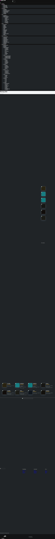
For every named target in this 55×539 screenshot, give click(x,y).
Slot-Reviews (5, 37)
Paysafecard (6, 51)
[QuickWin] (43, 213)
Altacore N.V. (7, 70)
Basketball (4, 26)
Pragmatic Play (7, 83)
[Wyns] (17, 394)
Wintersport (5, 35)
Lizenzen (4, 64)
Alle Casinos (5, 5)
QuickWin (8, 390)
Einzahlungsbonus (5, 11)
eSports (4, 25)
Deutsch (6, 59)
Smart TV (6, 77)
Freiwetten (4, 13)
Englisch (6, 60)
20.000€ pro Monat (7, 58)
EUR (6, 78)
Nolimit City (7, 85)
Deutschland (7, 66)
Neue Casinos (5, 6)
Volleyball (4, 31)
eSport (46, 472)
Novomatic (35, 471)
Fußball (46, 471)
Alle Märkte (5, 24)
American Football (6, 33)
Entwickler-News (5, 39)
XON (34, 390)
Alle (45, 470)
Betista (47, 383)
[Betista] (43, 207)
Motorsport (4, 27)
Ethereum (6, 53)
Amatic (6, 87)
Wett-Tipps (4, 43)
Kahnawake (6, 67)
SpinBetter (35, 383)
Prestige (8, 383)
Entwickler (4, 82)
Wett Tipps (4, 46)
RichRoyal (47, 390)
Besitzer (4, 69)
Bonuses (4, 8)
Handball (4, 32)
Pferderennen (5, 29)
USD (6, 79)
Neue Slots (4, 15)
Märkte (3, 23)
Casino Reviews (5, 36)
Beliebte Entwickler (6, 16)
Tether (6, 54)
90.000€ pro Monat (7, 56)
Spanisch (6, 61)
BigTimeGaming (7, 88)
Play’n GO (6, 21)
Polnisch (6, 63)
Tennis (4, 28)
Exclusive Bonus (5, 12)
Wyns (21, 390)
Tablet (6, 76)
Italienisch (6, 62)
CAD (6, 81)
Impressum (30, 536)
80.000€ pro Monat (7, 57)
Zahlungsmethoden (6, 47)
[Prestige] (43, 190)
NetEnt (6, 19)
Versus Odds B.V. (7, 73)
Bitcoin (6, 52)
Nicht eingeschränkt (8, 55)
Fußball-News (5, 41)
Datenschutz (31, 537)
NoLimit (6, 20)
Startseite (3, 3)
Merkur (6, 18)
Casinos (4, 4)
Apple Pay (6, 48)
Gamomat (6, 17)
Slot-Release (5, 38)
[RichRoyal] (43, 394)
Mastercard (6, 49)
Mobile (6, 75)
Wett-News (4, 42)
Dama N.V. (6, 71)
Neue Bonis (5, 9)
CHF (6, 80)
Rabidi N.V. (6, 72)
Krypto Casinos (5, 7)
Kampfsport (5, 30)
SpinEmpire (22, 383)
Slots (2, 14)
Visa (5, 50)
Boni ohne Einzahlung (6, 10)
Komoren (6, 65)
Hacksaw (6, 86)
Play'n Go (35, 472)
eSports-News (5, 40)
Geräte (4, 74)
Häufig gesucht (4, 44)
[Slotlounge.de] (13, 2)
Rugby (4, 34)
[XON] (30, 394)
